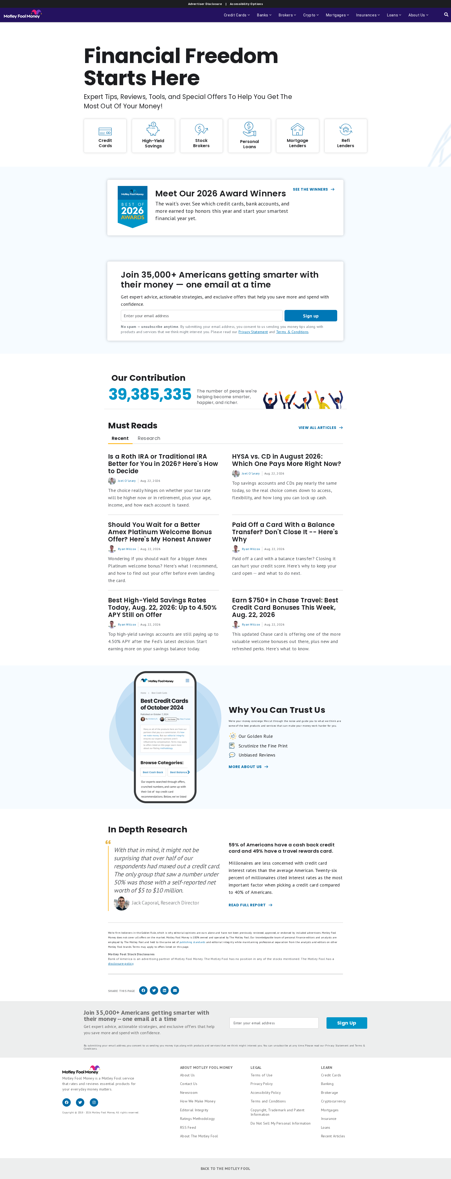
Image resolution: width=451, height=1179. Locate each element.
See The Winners (310, 189)
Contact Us (188, 1083)
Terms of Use (262, 1075)
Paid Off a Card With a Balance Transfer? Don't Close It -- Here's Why (285, 532)
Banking (327, 1083)
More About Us (245, 766)
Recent (120, 438)
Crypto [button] (311, 17)
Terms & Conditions (292, 331)
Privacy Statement (253, 331)
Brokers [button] (288, 17)
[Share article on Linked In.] (164, 993)
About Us (187, 1075)
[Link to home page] (23, 15)
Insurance (329, 1118)
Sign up (311, 316)
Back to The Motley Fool (226, 1168)
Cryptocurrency (333, 1101)
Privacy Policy (262, 1083)
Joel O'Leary (127, 481)
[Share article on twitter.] (154, 993)
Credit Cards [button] (237, 17)
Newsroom (189, 1092)
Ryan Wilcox (127, 549)
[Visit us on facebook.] (69, 1105)
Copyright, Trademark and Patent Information (277, 1112)
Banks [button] (265, 17)
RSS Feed (188, 1127)
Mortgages (330, 1110)
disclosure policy (120, 963)
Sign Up (347, 1023)
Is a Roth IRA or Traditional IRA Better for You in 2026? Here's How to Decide (163, 464)
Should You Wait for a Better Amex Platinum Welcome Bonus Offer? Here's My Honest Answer (160, 532)
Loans (325, 1127)
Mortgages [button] (338, 17)
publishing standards (192, 942)
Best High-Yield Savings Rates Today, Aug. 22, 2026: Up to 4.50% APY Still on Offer (162, 608)
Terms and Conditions (268, 1101)
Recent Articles (333, 1136)
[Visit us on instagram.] (96, 1105)
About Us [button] (415, 17)
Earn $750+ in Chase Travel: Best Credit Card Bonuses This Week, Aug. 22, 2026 (285, 608)
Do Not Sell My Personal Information (281, 1123)
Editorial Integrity (194, 1110)
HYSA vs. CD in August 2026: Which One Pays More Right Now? (286, 460)
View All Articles (317, 427)
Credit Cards (331, 1075)
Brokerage (329, 1092)
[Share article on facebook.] (143, 993)
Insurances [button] (365, 17)
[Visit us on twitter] (83, 1105)
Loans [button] (392, 17)
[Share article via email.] (175, 993)
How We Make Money (198, 1101)
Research (149, 438)
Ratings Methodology (197, 1118)
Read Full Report (247, 905)
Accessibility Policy (266, 1092)
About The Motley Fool (199, 1136)
